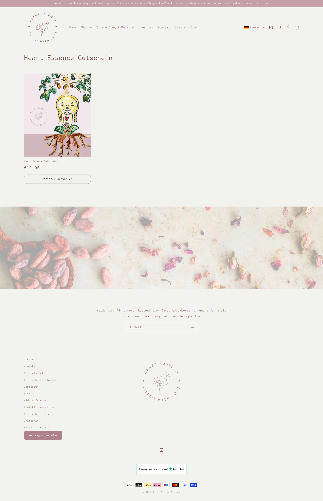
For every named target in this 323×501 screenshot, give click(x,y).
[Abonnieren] (192, 327)
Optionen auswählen (57, 179)
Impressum (31, 386)
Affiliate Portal (37, 427)
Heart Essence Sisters (166, 492)
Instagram (31, 420)
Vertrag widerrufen (43, 435)
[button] (86, 27)
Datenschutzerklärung (40, 379)
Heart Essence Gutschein (40, 161)
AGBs (27, 393)
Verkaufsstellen (36, 373)
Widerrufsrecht (35, 400)
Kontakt (29, 366)
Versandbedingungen (38, 414)
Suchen (29, 359)
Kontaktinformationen (40, 407)
